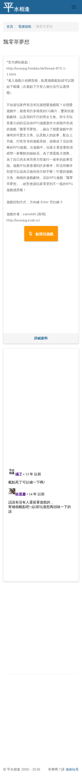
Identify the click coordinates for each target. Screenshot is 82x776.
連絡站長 (72, 769)
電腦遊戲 (24, 26)
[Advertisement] (41, 289)
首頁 (10, 26)
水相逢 (16, 7)
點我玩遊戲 (42, 234)
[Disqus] (41, 407)
